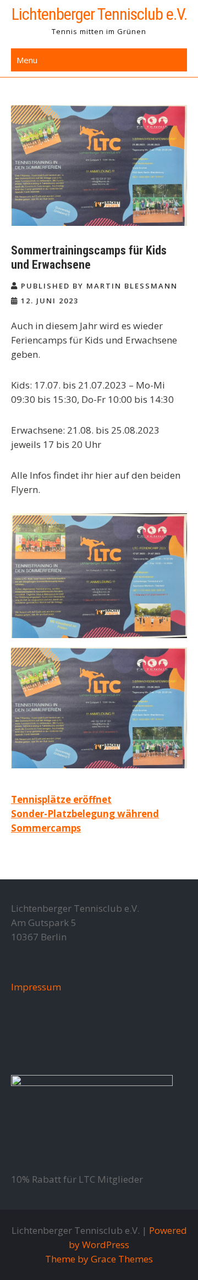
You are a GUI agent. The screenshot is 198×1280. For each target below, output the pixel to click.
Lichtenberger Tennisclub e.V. (99, 14)
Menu (26, 59)
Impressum (36, 986)
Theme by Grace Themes (99, 1259)
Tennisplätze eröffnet (61, 799)
